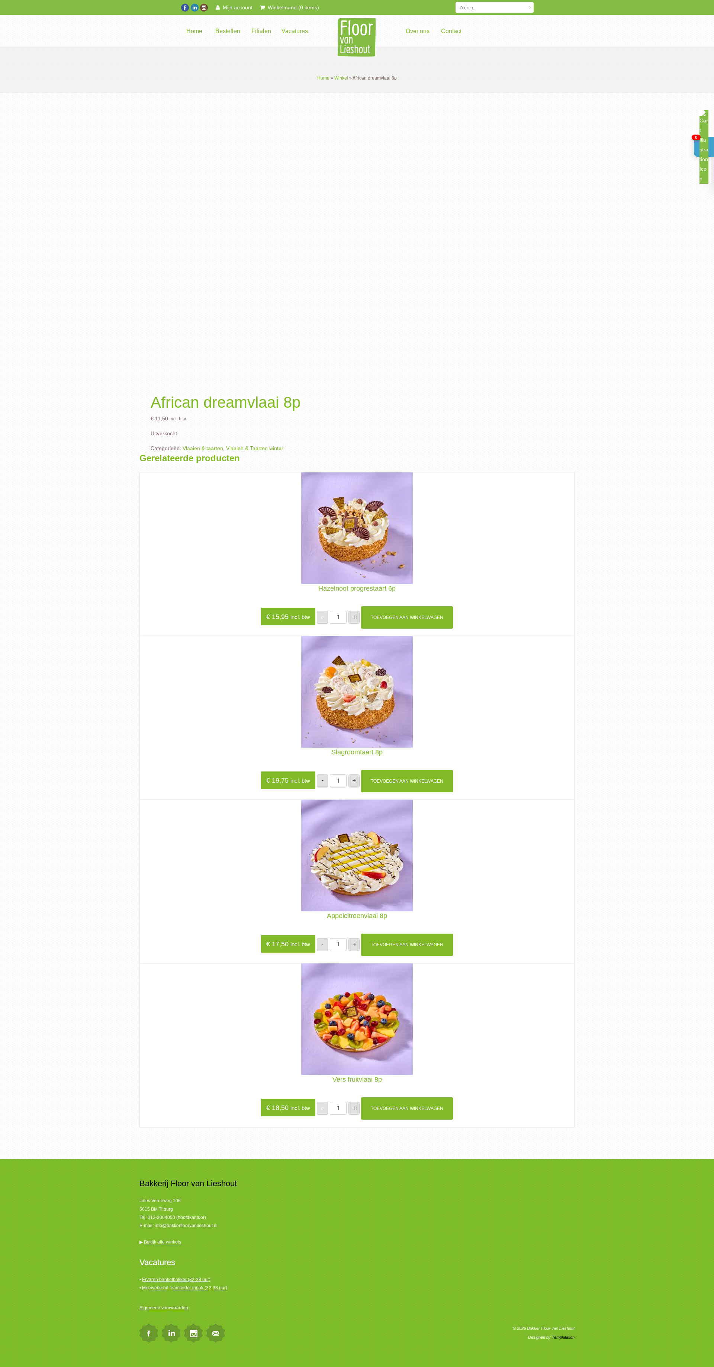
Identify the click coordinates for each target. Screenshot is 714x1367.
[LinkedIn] (194, 6)
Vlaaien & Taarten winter (254, 448)
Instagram (193, 1333)
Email (215, 1333)
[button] (704, 147)
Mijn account (236, 7)
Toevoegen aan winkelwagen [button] (407, 617)
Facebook (148, 1333)
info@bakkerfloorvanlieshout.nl (186, 1225)
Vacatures (295, 31)
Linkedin (171, 1333)
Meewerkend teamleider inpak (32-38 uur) (184, 1287)
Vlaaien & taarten (203, 448)
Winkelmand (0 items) (292, 7)
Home (194, 31)
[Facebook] (185, 6)
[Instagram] (203, 6)
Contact (451, 31)
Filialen (261, 31)
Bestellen (227, 31)
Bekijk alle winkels (162, 1242)
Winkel (341, 78)
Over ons (418, 31)
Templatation (563, 1337)
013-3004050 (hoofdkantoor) (177, 1217)
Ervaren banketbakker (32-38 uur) (176, 1279)
